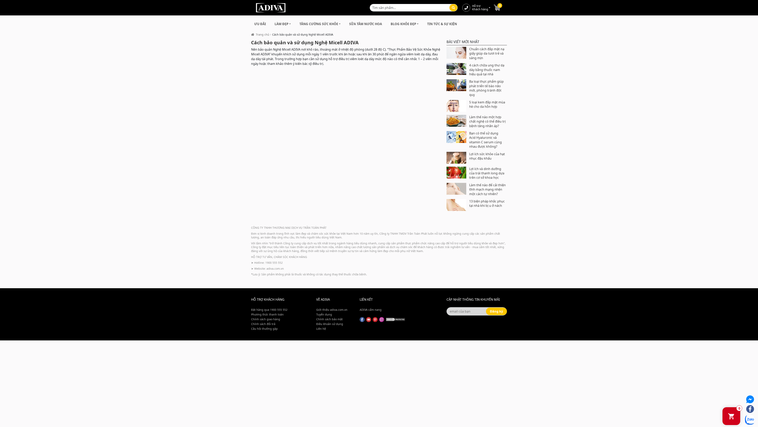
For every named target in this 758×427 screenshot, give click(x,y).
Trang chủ (262, 34)
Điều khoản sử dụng (329, 324)
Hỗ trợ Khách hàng (480, 7)
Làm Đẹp (281, 24)
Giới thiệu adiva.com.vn (331, 310)
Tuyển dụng (324, 314)
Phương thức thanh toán (267, 314)
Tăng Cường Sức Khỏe (318, 24)
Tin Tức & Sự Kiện (442, 24)
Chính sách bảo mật (329, 319)
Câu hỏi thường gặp (264, 329)
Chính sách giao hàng (265, 319)
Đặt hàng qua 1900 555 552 (269, 310)
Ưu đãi (260, 24)
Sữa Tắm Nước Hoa (365, 24)
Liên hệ (321, 329)
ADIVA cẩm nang (371, 310)
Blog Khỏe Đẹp (403, 24)
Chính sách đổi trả (263, 324)
